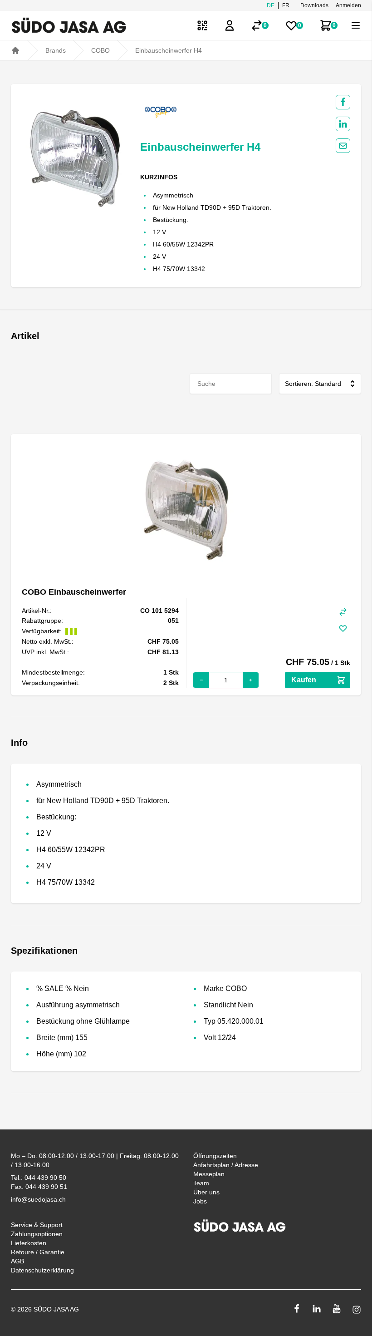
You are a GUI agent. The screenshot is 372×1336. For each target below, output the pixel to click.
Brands (55, 50)
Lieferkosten (28, 1243)
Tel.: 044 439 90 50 (38, 1177)
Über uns (206, 1192)
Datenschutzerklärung (42, 1270)
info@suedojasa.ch (38, 1199)
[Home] (15, 50)
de (270, 5)
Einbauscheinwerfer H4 (168, 50)
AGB (17, 1261)
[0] (256, 25)
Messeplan (209, 1174)
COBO (100, 50)
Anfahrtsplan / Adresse (225, 1164)
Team (201, 1183)
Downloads (314, 5)
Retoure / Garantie (37, 1252)
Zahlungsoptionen (37, 1233)
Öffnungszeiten (215, 1155)
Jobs (200, 1201)
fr (285, 5)
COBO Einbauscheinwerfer (74, 592)
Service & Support (37, 1224)
